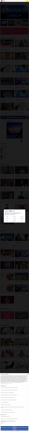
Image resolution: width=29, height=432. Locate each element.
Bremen (15, 216)
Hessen (7, 218)
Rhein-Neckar (15, 221)
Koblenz (15, 218)
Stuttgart (22, 220)
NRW (7, 220)
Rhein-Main (22, 218)
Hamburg (22, 216)
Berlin (7, 216)
